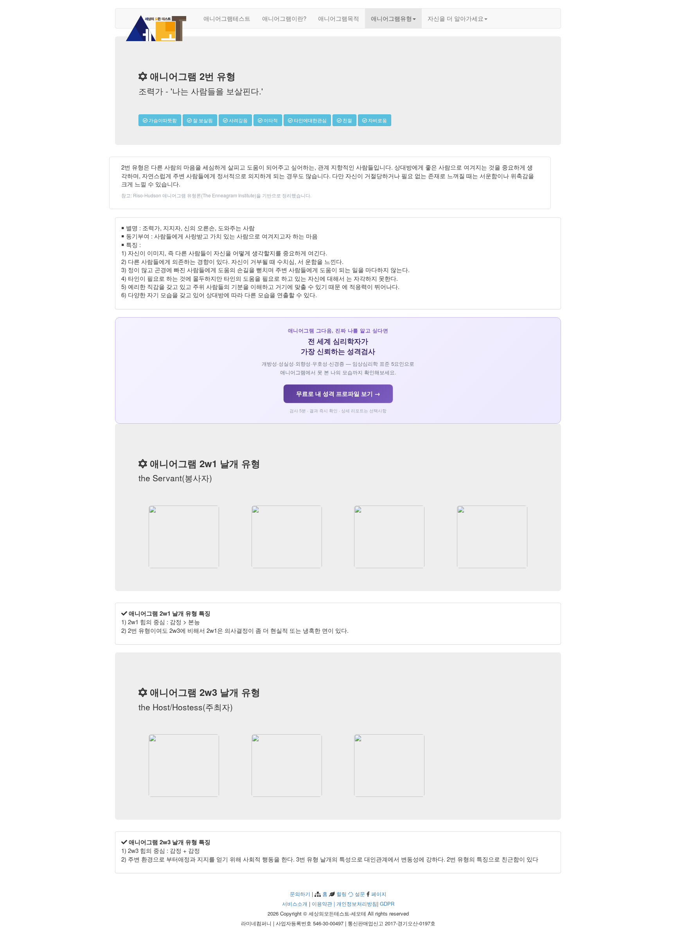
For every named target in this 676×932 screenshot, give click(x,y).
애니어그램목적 (338, 18)
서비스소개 (294, 903)
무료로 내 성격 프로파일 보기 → (338, 393)
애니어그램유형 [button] (391, 18)
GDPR (387, 903)
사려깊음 (238, 120)
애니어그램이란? (284, 18)
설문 (359, 894)
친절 (347, 120)
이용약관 (322, 903)
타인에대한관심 (310, 120)
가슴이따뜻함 (162, 120)
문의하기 (300, 894)
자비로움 (377, 120)
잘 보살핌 (202, 120)
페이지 (378, 894)
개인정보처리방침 (356, 903)
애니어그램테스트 (226, 18)
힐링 (341, 894)
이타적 (270, 120)
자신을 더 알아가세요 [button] (456, 18)
